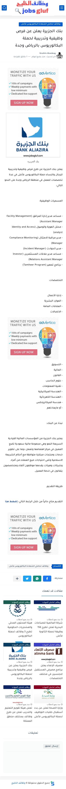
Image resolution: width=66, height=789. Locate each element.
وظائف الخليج (18, 783)
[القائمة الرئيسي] (61, 7)
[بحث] (4, 7)
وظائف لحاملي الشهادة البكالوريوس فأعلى (40, 24)
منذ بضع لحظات (53, 619)
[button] (47, 579)
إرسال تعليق (51, 746)
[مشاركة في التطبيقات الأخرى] (17, 579)
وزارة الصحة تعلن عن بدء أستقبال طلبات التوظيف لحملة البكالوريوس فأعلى (48, 712)
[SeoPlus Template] (52, 783)
